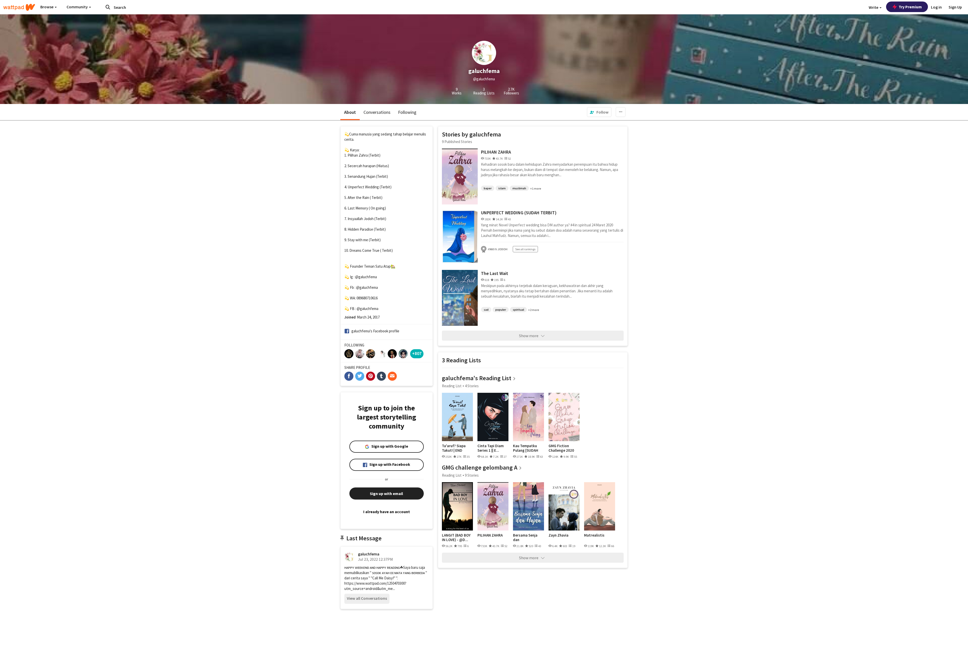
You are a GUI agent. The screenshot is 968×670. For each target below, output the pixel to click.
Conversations (377, 112)
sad (486, 309)
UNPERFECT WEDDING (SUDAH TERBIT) (519, 213)
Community (77, 6)
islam (502, 188)
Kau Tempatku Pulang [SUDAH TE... (525, 448)
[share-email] (392, 376)
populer (500, 309)
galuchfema (368, 554)
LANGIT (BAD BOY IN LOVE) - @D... (456, 537)
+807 (416, 353)
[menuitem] (599, 112)
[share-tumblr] (381, 376)
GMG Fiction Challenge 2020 (561, 448)
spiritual (518, 309)
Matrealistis (594, 535)
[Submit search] (108, 7)
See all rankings (525, 249)
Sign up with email (386, 493)
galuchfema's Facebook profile (375, 331)
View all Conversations (367, 598)
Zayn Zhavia (558, 535)
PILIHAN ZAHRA (496, 152)
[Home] (19, 7)
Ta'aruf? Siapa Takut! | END (454, 448)
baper (488, 188)
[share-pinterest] (370, 376)
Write (874, 7)
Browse (47, 6)
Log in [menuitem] (936, 7)
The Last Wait (494, 273)
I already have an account (386, 511)
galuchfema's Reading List (476, 378)
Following (407, 112)
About (350, 112)
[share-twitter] (359, 376)
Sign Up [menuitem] (955, 7)
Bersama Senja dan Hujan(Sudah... (525, 537)
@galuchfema (366, 276)
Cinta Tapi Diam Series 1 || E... (490, 448)
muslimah (519, 188)
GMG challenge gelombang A (479, 467)
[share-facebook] (348, 376)
